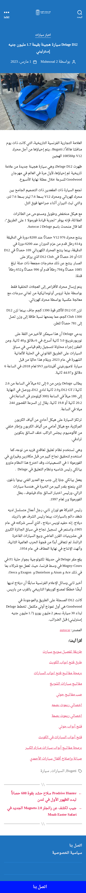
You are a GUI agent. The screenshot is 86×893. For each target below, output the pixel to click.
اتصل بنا (75, 845)
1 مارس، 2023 (21, 61)
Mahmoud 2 (49, 61)
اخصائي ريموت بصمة (67, 716)
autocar (65, 630)
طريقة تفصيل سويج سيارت (62, 652)
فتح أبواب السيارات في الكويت (60, 737)
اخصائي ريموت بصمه (67, 705)
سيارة (44, 771)
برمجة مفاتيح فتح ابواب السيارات (58, 673)
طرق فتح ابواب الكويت (65, 662)
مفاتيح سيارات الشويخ (66, 683)
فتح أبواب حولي (70, 726)
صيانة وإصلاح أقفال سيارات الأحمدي (56, 758)
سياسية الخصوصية (67, 852)
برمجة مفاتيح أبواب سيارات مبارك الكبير (53, 748)
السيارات (57, 771)
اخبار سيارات (43, 35)
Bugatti (71, 771)
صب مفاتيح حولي (69, 694)
